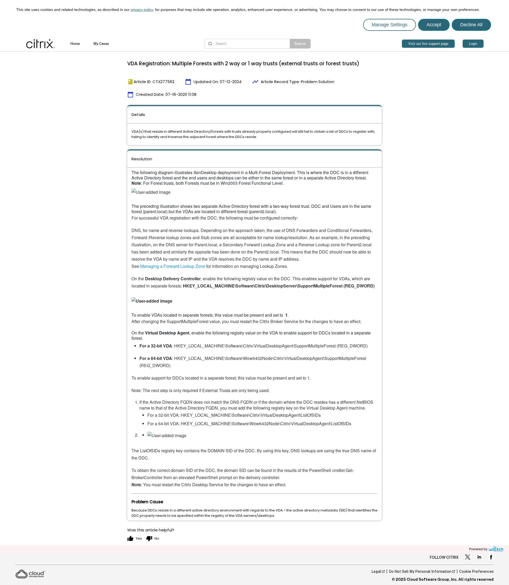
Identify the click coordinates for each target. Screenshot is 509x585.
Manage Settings (389, 24)
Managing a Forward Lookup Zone (172, 266)
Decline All (471, 24)
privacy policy (142, 9)
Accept (434, 24)
